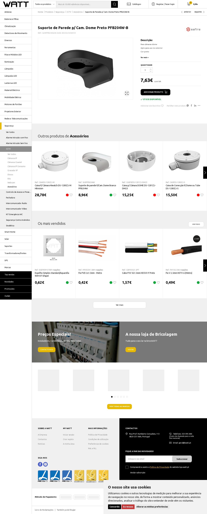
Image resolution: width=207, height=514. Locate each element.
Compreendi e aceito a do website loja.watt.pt (159, 467)
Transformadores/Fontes (15, 253)
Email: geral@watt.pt (182, 443)
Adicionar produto (153, 92)
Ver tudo (196, 224)
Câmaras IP (12, 158)
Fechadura (10, 198)
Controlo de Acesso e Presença (19, 192)
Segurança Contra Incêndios (18, 220)
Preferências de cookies (98, 444)
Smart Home (10, 232)
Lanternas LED (11, 83)
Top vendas (9, 275)
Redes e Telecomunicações (16, 119)
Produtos (49, 12)
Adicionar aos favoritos (150, 106)
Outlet (7, 296)
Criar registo (68, 439)
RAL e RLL (92, 448)
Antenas (8, 12)
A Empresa (42, 435)
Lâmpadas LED (11, 76)
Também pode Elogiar (66, 510)
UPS (6, 260)
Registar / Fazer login (165, 4)
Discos (10, 175)
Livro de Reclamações (44, 510)
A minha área (68, 444)
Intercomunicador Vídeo (16, 209)
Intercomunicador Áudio (16, 203)
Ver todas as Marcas (119, 406)
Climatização (10, 26)
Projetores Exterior (13, 111)
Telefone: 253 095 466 (182, 434)
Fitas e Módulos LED (13, 55)
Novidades (9, 282)
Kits (9, 179)
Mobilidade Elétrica (13, 97)
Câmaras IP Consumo (16, 166)
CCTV (8, 149)
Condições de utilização (98, 439)
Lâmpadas (9, 69)
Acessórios (12, 187)
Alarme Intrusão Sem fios (17, 143)
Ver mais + (145, 57)
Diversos (8, 40)
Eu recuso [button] (128, 506)
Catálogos (136, 4)
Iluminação (9, 62)
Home (40, 12)
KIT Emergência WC (14, 214)
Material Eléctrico (12, 90)
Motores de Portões (13, 104)
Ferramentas (10, 47)
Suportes (8, 246)
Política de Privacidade (97, 435)
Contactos (42, 439)
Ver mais (119, 305)
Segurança (9, 126)
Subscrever (182, 459)
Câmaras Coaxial (15, 162)
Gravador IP (13, 170)
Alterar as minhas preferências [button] (152, 506)
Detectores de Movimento (16, 33)
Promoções (9, 289)
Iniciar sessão (68, 435)
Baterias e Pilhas (11, 19)
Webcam (11, 183)
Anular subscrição (137, 473)
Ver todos (10, 132)
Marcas (8, 267)
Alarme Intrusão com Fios (17, 138)
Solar (7, 239)
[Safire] (193, 29)
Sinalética (10, 226)
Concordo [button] (115, 506)
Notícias (41, 444)
